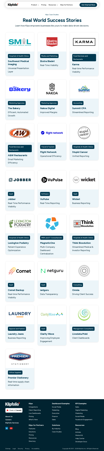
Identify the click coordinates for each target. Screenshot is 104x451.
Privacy (27, 448)
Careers (8, 420)
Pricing (43, 5)
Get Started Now (88, 5)
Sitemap (7, 448)
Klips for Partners (66, 5)
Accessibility (35, 448)
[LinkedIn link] (6, 428)
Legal (14, 448)
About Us (8, 416)
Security (20, 448)
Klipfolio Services (12, 423)
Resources (52, 5)
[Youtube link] (11, 428)
